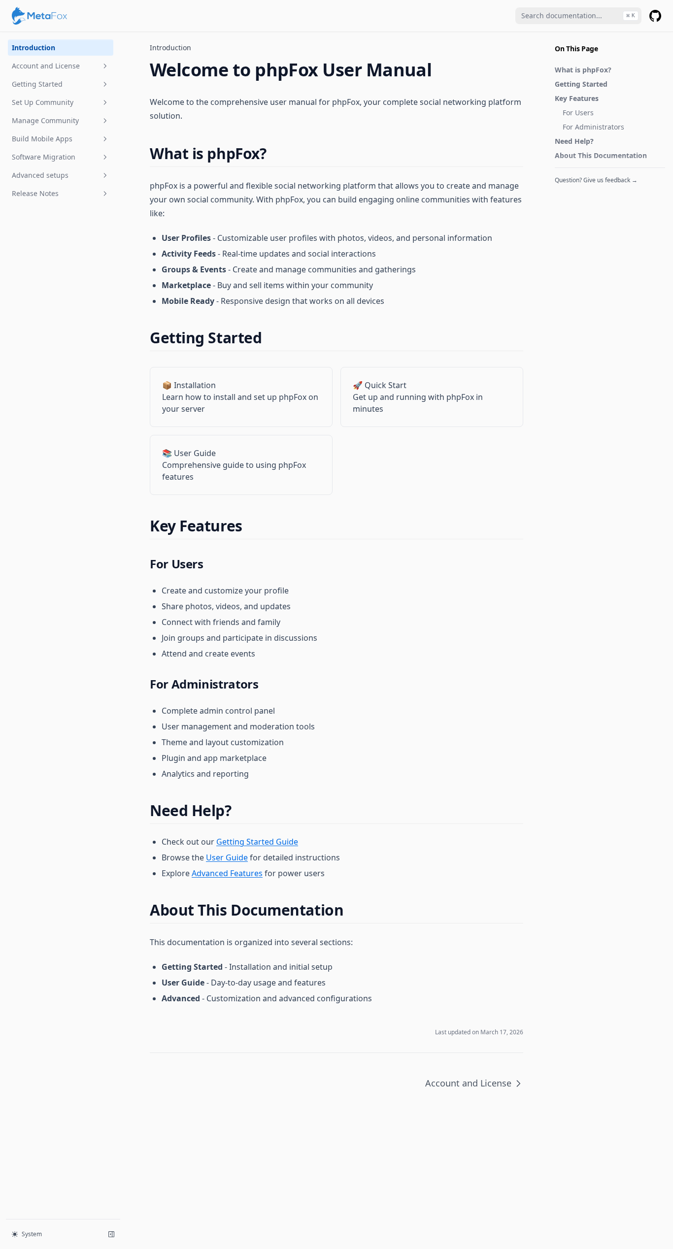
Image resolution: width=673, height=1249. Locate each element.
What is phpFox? (583, 69)
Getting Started (37, 84)
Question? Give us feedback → (596, 180)
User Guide (227, 857)
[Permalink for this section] (274, 153)
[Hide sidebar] (111, 1234)
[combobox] (578, 15)
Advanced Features (227, 873)
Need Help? (574, 141)
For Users (578, 112)
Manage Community (45, 120)
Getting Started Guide (257, 841)
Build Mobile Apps (42, 138)
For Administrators (593, 126)
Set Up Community (42, 102)
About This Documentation (601, 155)
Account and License (46, 65)
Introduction (33, 47)
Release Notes (35, 193)
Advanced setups (40, 175)
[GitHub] (655, 16)
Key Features (577, 98)
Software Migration (43, 157)
